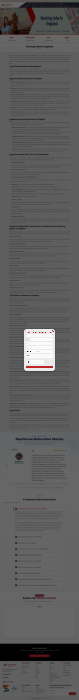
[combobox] (28, 339)
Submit (39, 367)
